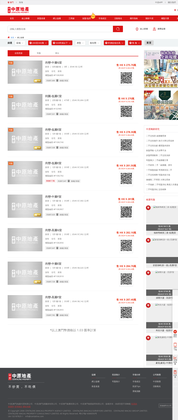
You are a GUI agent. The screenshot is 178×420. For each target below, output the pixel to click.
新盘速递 (95, 386)
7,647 (64, 181)
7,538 (53, 147)
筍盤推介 (116, 381)
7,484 (53, 80)
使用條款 (18, 406)
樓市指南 (134, 18)
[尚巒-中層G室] (25, 72)
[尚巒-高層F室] (25, 307)
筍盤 (39, 53)
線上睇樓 (25, 18)
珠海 (21, 2)
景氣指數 (136, 391)
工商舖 (71, 18)
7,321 (53, 114)
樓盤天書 (165, 18)
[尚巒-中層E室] (25, 273)
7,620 (53, 214)
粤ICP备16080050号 (88, 413)
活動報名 (118, 18)
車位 (57, 53)
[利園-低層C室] (25, 106)
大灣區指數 (175, 362)
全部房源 (18, 53)
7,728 (53, 282)
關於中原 (149, 18)
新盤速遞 (41, 18)
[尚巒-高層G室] (25, 240)
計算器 (175, 376)
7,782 (53, 315)
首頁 (12, 18)
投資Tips (136, 386)
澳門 (11, 2)
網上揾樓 (57, 18)
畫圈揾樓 (161, 28)
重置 (149, 42)
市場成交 (102, 18)
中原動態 (157, 381)
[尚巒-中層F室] (25, 206)
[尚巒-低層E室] (25, 139)
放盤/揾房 (86, 18)
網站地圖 (27, 406)
